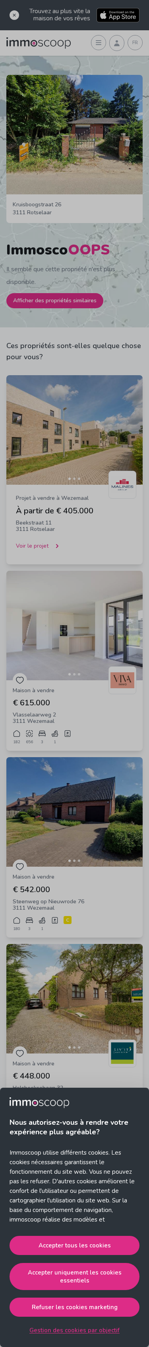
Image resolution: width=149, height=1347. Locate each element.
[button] (74, 430)
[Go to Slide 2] (74, 479)
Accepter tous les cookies (75, 1245)
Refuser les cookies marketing (75, 1307)
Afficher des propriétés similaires (55, 300)
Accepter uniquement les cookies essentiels (75, 1276)
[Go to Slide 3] (79, 479)
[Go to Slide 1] (69, 479)
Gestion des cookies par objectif (74, 1330)
